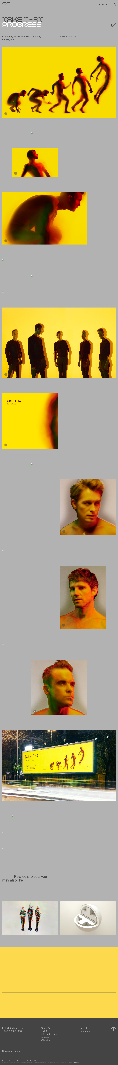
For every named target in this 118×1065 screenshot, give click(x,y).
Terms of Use (33, 1061)
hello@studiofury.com (13, 1028)
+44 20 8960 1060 (12, 1031)
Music (56, 937)
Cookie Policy (17, 1061)
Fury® (12, 1062)
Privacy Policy (25, 1061)
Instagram (84, 1031)
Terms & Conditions (7, 1061)
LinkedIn (83, 1028)
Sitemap (76, 1062)
